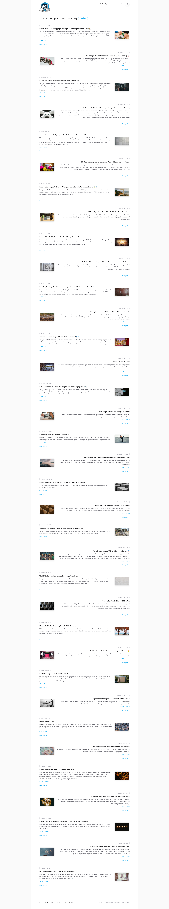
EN (122, 4)
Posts (91, 4)
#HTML (41, 41)
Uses (115, 4)
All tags (71, 902)
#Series (46, 41)
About (96, 4)
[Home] (44, 7)
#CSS (40, 93)
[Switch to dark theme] (127, 4)
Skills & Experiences (106, 4)
